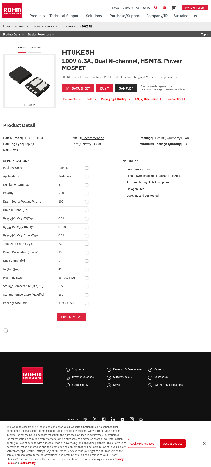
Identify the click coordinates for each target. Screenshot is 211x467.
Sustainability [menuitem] (185, 15)
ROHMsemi (94, 419)
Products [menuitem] (37, 15)
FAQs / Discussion (147, 99)
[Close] (204, 443)
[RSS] (85, 419)
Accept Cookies (172, 443)
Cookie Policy (27, 463)
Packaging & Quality (114, 99)
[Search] (156, 7)
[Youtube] (122, 419)
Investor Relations (83, 377)
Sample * (126, 88)
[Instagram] (131, 419)
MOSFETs (19, 26)
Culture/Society (122, 377)
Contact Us (143, 7)
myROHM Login (195, 7)
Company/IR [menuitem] (157, 15)
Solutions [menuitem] (94, 15)
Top (203, 34)
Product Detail (12, 34)
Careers (128, 7)
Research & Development (128, 369)
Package (22, 47)
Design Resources (39, 34)
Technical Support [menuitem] (64, 15)
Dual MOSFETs (67, 26)
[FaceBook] (104, 419)
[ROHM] (12, 12)
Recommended (93, 138)
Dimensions (34, 47)
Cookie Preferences (142, 443)
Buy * (104, 88)
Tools (89, 99)
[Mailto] (141, 419)
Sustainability (80, 384)
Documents (69, 99)
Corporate (78, 369)
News (116, 7)
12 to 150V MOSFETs (41, 26)
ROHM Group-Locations (168, 384)
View (31, 105)
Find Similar (71, 316)
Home (6, 26)
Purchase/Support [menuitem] (125, 15)
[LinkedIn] (113, 419)
